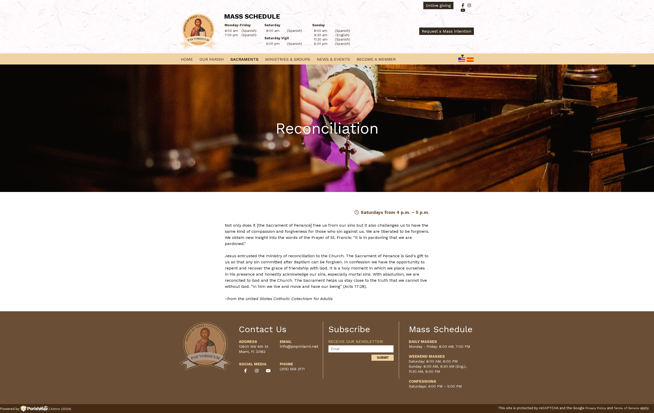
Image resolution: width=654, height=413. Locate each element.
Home (187, 59)
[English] (461, 60)
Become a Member (376, 59)
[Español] (470, 60)
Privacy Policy (596, 408)
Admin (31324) (61, 409)
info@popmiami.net (299, 346)
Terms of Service (626, 408)
